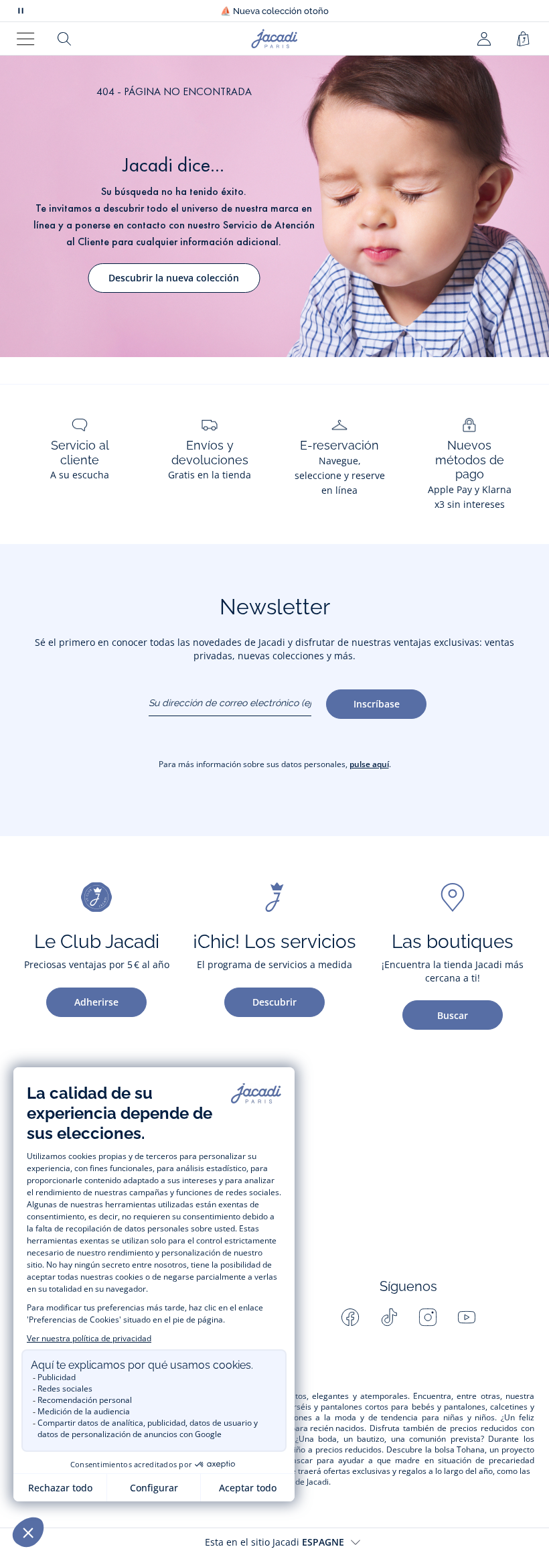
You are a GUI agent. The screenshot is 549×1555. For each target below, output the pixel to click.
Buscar (452, 1015)
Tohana (471, 1449)
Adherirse (96, 1002)
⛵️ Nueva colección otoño (274, 11)
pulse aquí (369, 764)
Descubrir (274, 1002)
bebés (423, 1407)
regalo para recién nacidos (314, 1428)
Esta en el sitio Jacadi (274, 1542)
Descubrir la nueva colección (173, 277)
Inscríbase (377, 703)
